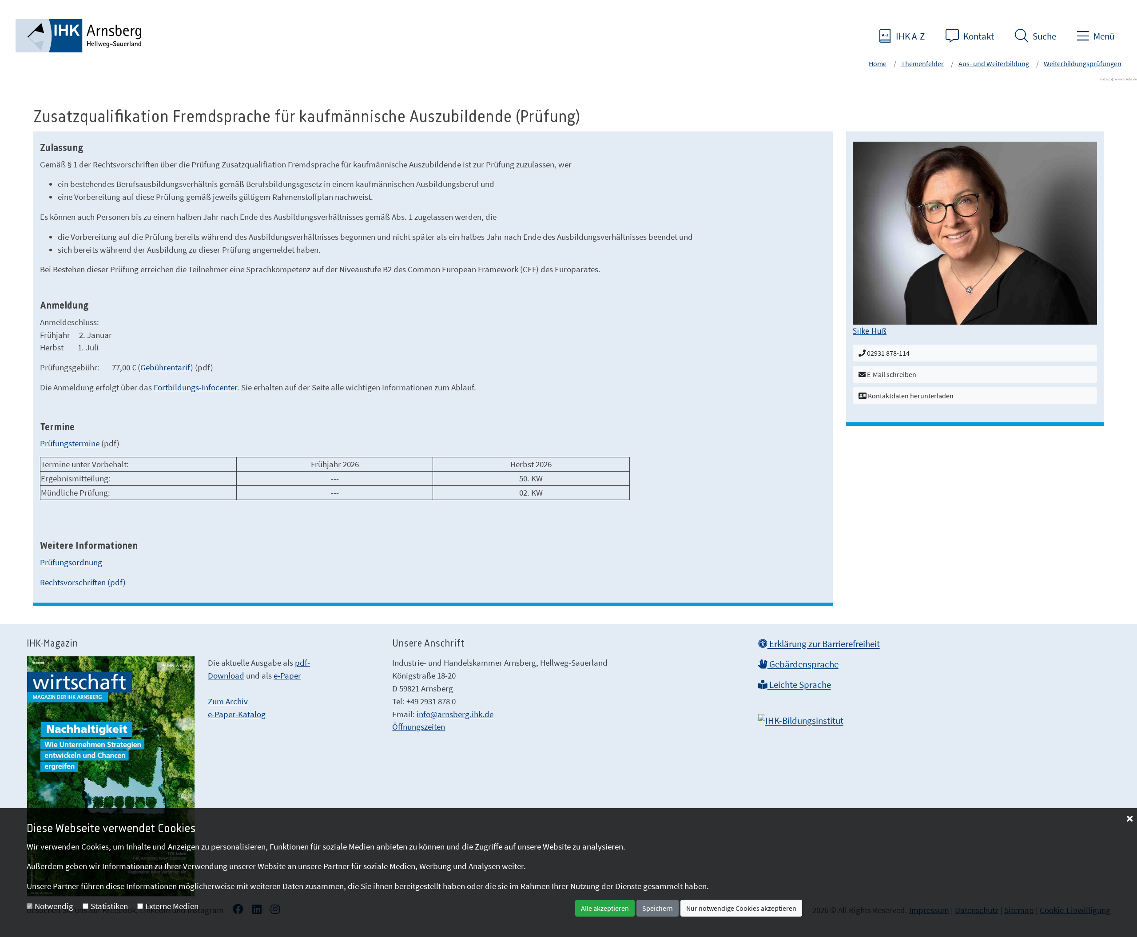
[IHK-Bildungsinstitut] (800, 718)
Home (878, 63)
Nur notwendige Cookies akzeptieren (741, 908)
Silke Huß (870, 331)
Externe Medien (172, 906)
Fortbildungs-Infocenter (195, 387)
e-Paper (287, 675)
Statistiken (109, 906)
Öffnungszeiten (418, 726)
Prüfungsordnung (71, 562)
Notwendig (54, 906)
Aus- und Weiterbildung (993, 63)
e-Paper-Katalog (237, 714)
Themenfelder (922, 63)
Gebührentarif (165, 367)
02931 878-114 (888, 353)
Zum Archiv (228, 701)
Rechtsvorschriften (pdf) (83, 582)
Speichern (657, 908)
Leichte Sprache (799, 685)
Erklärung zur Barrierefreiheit (823, 644)
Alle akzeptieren (605, 908)
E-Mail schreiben (891, 374)
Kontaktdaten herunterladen (910, 395)
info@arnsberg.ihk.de (455, 714)
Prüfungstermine (69, 443)
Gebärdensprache (803, 664)
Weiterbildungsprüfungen (1082, 63)
